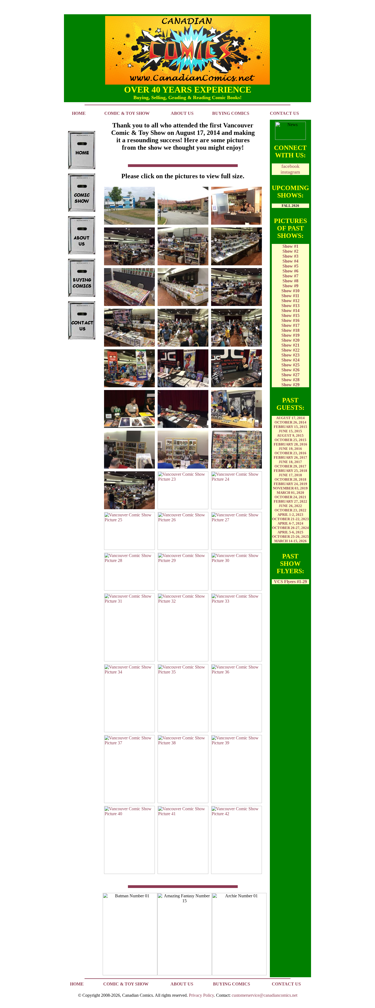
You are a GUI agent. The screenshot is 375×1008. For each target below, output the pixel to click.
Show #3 (290, 256)
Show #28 (290, 379)
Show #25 (290, 365)
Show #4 (290, 261)
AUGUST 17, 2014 (290, 418)
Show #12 (290, 300)
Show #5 (290, 266)
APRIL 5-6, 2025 (290, 532)
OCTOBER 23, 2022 (290, 510)
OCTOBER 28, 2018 (290, 479)
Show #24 (290, 360)
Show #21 (290, 345)
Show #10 (290, 290)
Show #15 (290, 315)
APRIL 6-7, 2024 (290, 523)
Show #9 (290, 285)
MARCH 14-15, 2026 (290, 541)
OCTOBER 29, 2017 (290, 466)
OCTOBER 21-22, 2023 (290, 519)
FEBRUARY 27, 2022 (290, 501)
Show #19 (290, 335)
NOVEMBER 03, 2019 (290, 488)
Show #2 (290, 251)
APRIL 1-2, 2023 (290, 515)
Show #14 (290, 310)
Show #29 (290, 384)
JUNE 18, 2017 (290, 462)
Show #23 (290, 355)
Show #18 (290, 330)
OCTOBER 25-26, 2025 (290, 536)
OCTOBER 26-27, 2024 (290, 528)
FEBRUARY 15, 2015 (290, 427)
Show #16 (290, 320)
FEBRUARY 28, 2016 (290, 444)
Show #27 (290, 374)
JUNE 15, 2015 (290, 431)
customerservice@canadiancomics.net (264, 995)
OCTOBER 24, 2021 (290, 497)
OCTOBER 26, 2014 (290, 422)
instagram (290, 172)
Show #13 (290, 305)
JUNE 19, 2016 (290, 449)
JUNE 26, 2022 (290, 506)
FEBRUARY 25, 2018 (290, 471)
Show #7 (290, 276)
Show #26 (290, 369)
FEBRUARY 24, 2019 (290, 484)
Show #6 (290, 271)
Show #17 (290, 325)
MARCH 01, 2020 (290, 493)
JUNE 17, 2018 (290, 475)
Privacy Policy (201, 995)
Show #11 (290, 295)
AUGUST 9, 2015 (290, 435)
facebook (290, 166)
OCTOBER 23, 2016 (290, 453)
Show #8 (290, 281)
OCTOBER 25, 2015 (290, 440)
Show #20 (290, 340)
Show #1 (290, 246)
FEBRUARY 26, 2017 (290, 457)
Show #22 (290, 350)
